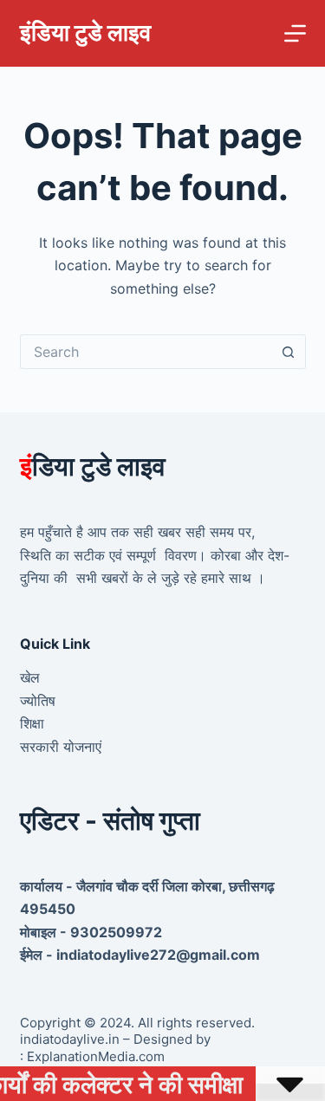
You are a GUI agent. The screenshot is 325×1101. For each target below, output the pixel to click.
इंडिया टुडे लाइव (85, 32)
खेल (30, 677)
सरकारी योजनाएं (60, 746)
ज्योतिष (37, 700)
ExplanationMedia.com (94, 1056)
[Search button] (288, 351)
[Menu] (295, 33)
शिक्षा (32, 723)
